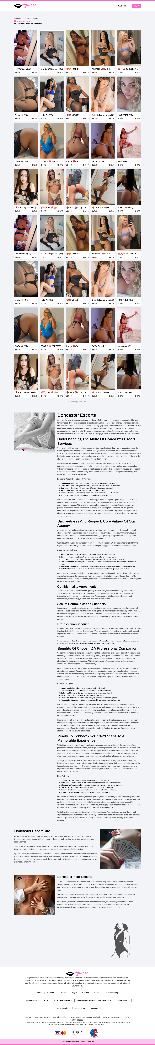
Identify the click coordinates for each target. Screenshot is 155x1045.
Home (39, 993)
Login (136, 6)
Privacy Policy (123, 1000)
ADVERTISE (121, 6)
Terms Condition (63, 1008)
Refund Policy (80, 1008)
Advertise (63, 993)
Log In (74, 993)
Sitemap (97, 993)
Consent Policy (112, 993)
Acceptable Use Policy (63, 1000)
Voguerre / (18, 18)
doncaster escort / (30, 18)
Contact (94, 1008)
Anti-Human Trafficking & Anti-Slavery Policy (95, 1000)
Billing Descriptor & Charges (37, 1000)
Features (50, 993)
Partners (85, 993)
